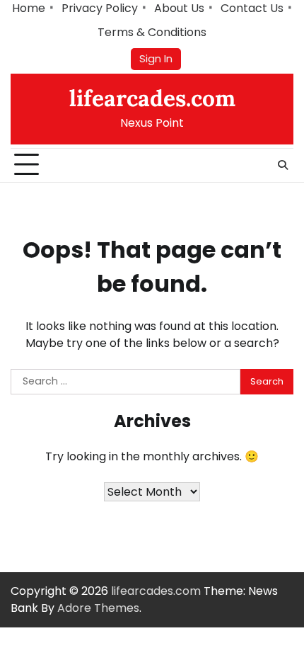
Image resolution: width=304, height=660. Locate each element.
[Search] (282, 165)
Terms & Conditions (152, 32)
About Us (179, 8)
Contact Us (252, 8)
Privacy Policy (100, 8)
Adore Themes (98, 608)
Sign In (156, 58)
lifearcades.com (152, 98)
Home (28, 8)
